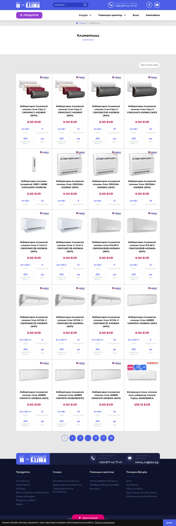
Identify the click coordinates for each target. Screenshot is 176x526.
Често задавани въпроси (104, 481)
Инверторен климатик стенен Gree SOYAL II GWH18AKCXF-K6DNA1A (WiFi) (106, 322)
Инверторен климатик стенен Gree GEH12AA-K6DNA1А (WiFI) (106, 184)
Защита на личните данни (141, 492)
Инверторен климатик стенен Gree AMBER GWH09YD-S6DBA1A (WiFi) (142, 320)
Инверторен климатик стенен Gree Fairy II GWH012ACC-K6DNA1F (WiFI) (70, 111)
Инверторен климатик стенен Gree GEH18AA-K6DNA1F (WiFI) (142, 184)
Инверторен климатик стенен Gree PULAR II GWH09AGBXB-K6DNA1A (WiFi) (106, 247)
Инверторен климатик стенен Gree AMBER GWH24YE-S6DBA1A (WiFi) (106, 395)
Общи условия (134, 488)
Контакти (153, 15)
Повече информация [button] (105, 522)
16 (96, 438)
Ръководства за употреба (104, 485)
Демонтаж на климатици (67, 485)
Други (19, 504)
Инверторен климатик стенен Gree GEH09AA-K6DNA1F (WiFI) (70, 184)
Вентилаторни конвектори (32, 492)
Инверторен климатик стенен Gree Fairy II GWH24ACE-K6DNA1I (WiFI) (142, 109)
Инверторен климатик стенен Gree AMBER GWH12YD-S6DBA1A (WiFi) (33, 395)
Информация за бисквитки (141, 496)
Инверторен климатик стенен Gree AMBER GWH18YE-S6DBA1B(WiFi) (70, 395)
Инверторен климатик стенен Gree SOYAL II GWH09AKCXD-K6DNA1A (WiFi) (34, 322)
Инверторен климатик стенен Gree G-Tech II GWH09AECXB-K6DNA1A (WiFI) (34, 247)
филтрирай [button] (89, 518)
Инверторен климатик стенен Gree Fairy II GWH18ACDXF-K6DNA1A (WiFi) (106, 111)
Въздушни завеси (26, 500)
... (88, 438)
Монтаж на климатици (66, 481)
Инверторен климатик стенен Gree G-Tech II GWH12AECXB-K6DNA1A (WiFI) (70, 247)
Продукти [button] (30, 15)
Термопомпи (23, 485)
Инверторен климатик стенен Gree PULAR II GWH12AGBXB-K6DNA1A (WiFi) (142, 247)
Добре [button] (169, 523)
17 (103, 438)
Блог (136, 15)
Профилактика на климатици (63, 490)
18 (111, 438)
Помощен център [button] (110, 15)
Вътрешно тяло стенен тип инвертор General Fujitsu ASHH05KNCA (142, 395)
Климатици (23, 481)
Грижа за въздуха (25, 496)
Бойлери (21, 488)
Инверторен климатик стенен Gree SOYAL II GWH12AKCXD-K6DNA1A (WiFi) (70, 322)
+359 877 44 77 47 (126, 4)
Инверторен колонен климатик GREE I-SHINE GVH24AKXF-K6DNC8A (33, 184)
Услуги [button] (83, 15)
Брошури (95, 488)
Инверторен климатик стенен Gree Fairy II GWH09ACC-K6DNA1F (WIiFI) (34, 111)
